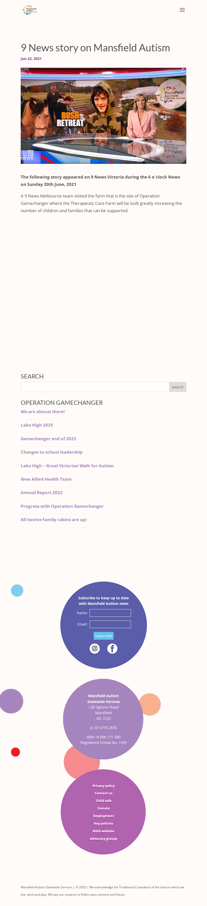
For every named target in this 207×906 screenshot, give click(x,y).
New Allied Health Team (46, 479)
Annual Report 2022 (42, 492)
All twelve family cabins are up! (54, 519)
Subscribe (103, 635)
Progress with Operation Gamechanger (62, 506)
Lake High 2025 (37, 425)
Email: (82, 624)
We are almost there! (43, 411)
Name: (82, 612)
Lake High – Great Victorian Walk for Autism (67, 466)
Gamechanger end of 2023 (48, 438)
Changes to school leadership (52, 452)
